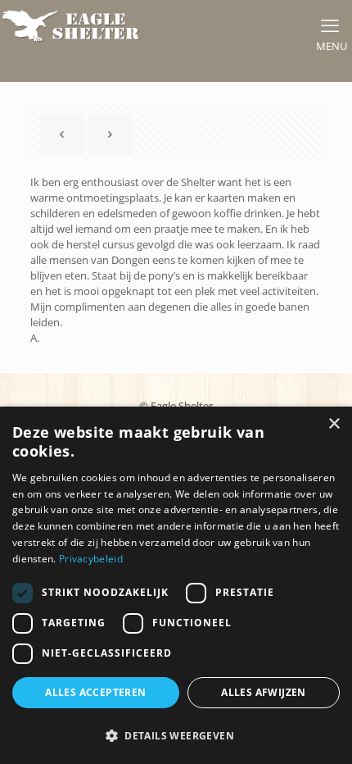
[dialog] (176, 585)
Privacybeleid (91, 559)
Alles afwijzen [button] (263, 692)
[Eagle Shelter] (71, 24)
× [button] (333, 424)
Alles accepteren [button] (95, 692)
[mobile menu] (330, 25)
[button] (176, 735)
